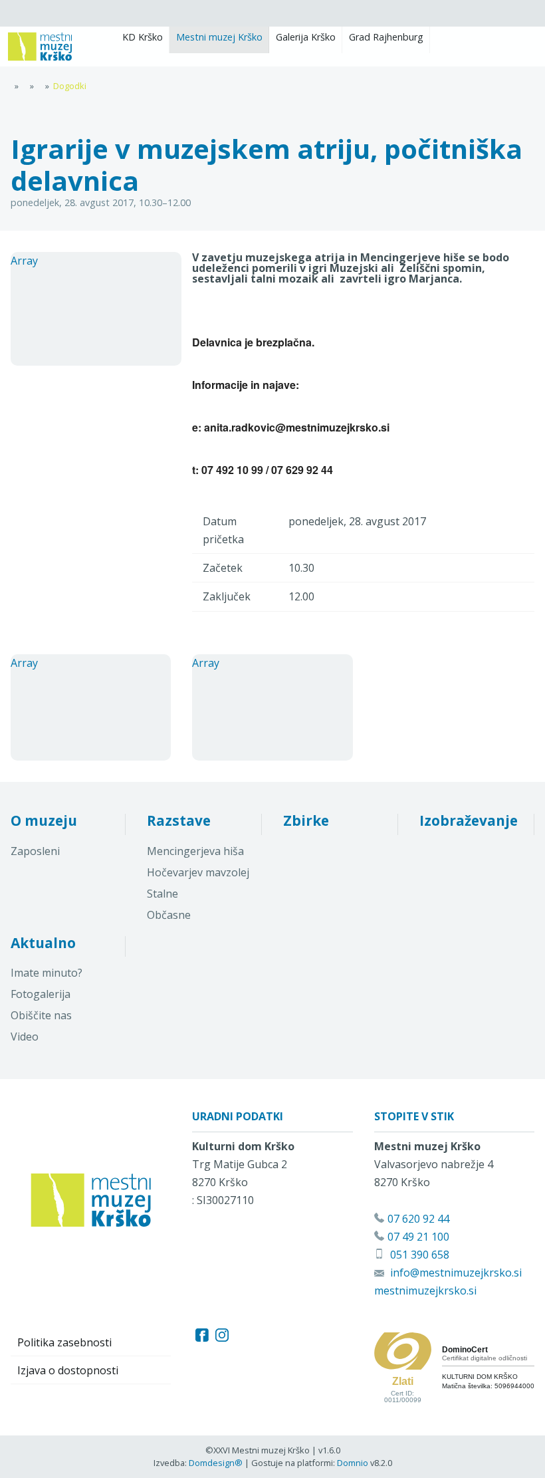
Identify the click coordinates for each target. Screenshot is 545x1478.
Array (24, 260)
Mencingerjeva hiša (195, 851)
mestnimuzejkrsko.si (425, 1290)
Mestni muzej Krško (219, 37)
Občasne (169, 915)
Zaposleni (35, 851)
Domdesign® (216, 1463)
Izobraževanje (468, 820)
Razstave (179, 820)
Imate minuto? (46, 972)
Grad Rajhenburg (386, 37)
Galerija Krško (306, 37)
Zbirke (306, 820)
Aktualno (43, 942)
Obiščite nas (41, 1015)
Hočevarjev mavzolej (198, 872)
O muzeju (44, 820)
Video (25, 1036)
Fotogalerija (40, 994)
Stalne (162, 893)
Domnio (352, 1463)
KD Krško (142, 37)
